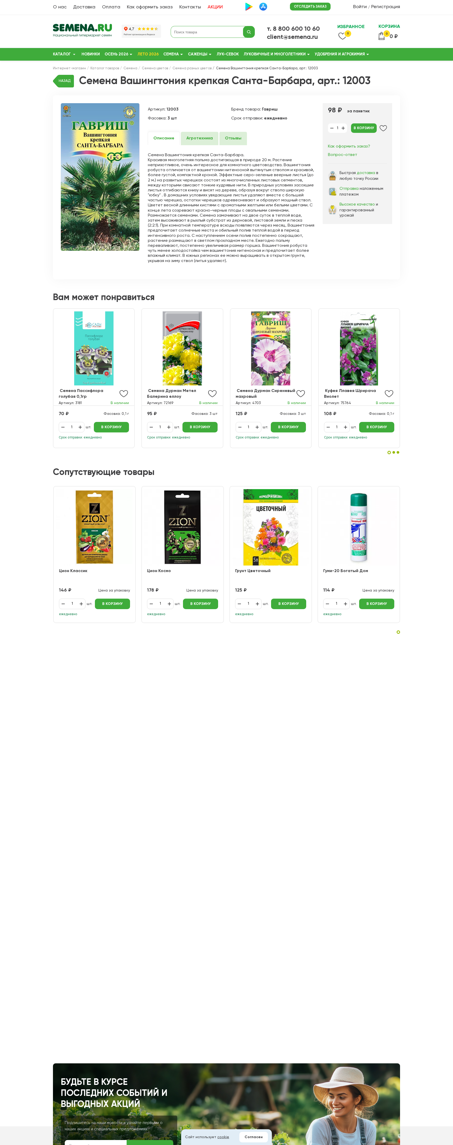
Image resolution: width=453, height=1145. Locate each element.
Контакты (190, 7)
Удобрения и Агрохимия (340, 54)
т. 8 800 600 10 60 (293, 29)
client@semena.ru (292, 37)
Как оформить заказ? (349, 146)
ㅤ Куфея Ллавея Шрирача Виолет (350, 394)
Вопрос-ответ (342, 155)
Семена (171, 54)
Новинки (91, 54)
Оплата (111, 7)
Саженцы (197, 54)
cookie (223, 1137)
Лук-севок (228, 54)
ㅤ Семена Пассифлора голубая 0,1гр (81, 394)
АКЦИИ (215, 7)
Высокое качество (357, 204)
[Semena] (82, 32)
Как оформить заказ (150, 7)
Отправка (349, 189)
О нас (60, 7)
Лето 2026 (148, 54)
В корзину (364, 128)
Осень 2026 (116, 54)
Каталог (62, 54)
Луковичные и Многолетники (275, 54)
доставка (366, 173)
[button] (389, 452)
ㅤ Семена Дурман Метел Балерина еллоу (171, 394)
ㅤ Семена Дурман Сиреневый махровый (265, 394)
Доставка (84, 7)
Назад (65, 81)
